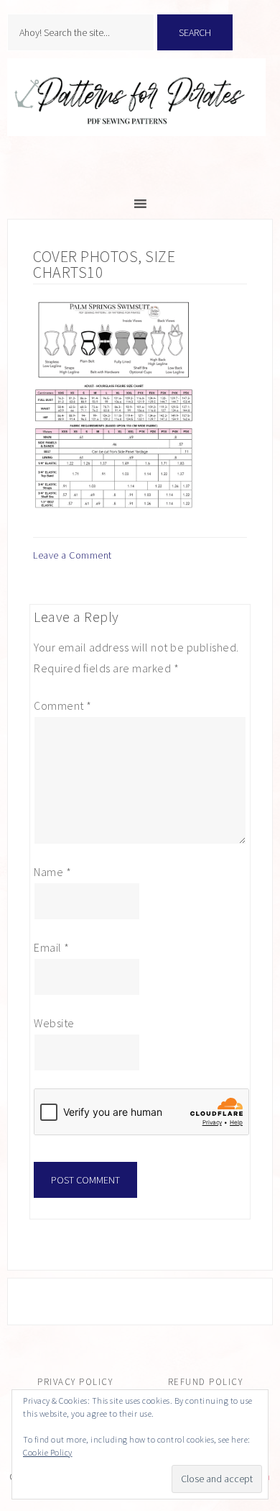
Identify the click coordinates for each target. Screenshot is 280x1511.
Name (52, 872)
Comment (63, 705)
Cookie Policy (48, 1452)
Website (54, 1023)
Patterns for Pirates (140, 112)
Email (52, 947)
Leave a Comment (72, 555)
